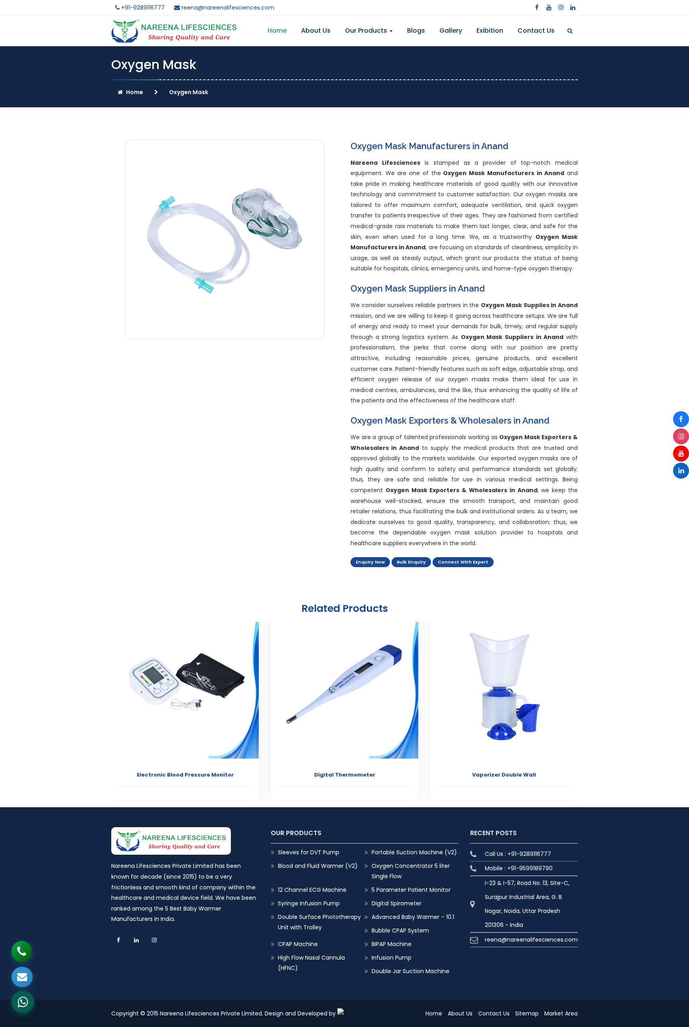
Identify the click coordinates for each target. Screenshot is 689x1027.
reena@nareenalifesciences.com (227, 8)
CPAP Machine (298, 944)
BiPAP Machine (391, 944)
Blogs (416, 30)
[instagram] (560, 7)
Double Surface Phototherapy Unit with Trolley (319, 922)
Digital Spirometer (396, 903)
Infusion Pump (391, 958)
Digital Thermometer (185, 775)
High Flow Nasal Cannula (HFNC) (311, 963)
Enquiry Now (370, 562)
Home (277, 30)
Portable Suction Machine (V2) (414, 852)
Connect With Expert (463, 562)
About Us (316, 30)
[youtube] (548, 7)
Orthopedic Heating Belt (504, 775)
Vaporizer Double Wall (344, 775)
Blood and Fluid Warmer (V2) (318, 866)
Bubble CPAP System (400, 930)
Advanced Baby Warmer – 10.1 (413, 917)
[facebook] (537, 7)
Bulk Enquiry (411, 562)
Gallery (450, 30)
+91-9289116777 (142, 8)
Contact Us (536, 30)
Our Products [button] (367, 30)
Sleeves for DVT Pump (308, 852)
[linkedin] (572, 7)
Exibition (489, 30)
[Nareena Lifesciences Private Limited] (174, 24)
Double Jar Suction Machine (410, 971)
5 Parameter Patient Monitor (411, 890)
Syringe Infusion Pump (309, 903)
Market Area (561, 1013)
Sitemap (527, 1013)
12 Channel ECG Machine (312, 890)
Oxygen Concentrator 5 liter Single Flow (411, 871)
